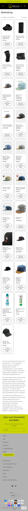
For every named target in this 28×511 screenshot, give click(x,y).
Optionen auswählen (7, 44)
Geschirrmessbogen (7, 467)
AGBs (4, 439)
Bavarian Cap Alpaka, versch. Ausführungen (7, 125)
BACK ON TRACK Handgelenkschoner (20, 37)
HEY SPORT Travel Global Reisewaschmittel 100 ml (20, 310)
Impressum (5, 442)
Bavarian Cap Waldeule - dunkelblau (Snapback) (19, 279)
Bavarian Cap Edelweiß (19, 218)
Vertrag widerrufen (8, 454)
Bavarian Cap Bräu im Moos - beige (7, 188)
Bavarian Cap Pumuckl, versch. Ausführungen (20, 248)
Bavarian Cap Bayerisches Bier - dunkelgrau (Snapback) (20, 126)
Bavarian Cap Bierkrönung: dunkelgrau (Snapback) (19, 158)
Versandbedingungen (8, 448)
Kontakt (4, 451)
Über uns (5, 476)
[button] (2, 6)
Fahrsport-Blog (6, 460)
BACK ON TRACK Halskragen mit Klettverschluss (7, 37)
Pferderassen (6, 470)
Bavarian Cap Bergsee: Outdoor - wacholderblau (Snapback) (7, 158)
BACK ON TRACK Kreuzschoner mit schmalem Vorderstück (20, 66)
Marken (4, 473)
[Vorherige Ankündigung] (2, 1)
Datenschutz (6, 445)
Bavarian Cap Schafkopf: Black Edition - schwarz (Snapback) (6, 279)
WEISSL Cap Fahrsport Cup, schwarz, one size (7, 342)
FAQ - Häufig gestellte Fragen (10, 463)
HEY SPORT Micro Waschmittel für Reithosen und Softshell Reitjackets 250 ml (7, 311)
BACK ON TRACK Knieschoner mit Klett (7, 65)
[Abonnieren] (23, 430)
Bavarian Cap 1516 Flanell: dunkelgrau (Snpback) (7, 96)
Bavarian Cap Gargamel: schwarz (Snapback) (7, 248)
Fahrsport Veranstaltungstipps (10, 479)
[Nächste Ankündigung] (25, 1)
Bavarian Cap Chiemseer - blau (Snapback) (6, 218)
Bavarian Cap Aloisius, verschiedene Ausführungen (19, 96)
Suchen (4, 435)
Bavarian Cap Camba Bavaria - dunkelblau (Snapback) (20, 188)
